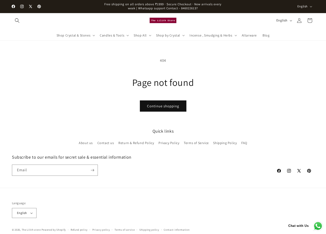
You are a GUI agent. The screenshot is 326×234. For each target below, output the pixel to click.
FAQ (244, 143)
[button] (17, 20)
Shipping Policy (225, 143)
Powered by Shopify (54, 229)
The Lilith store (31, 229)
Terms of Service (196, 143)
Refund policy (79, 229)
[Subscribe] (92, 170)
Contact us (105, 143)
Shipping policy (149, 229)
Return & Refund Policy (136, 143)
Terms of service (125, 229)
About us (86, 143)
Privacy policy (101, 229)
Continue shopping (163, 106)
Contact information (176, 229)
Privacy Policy (168, 143)
